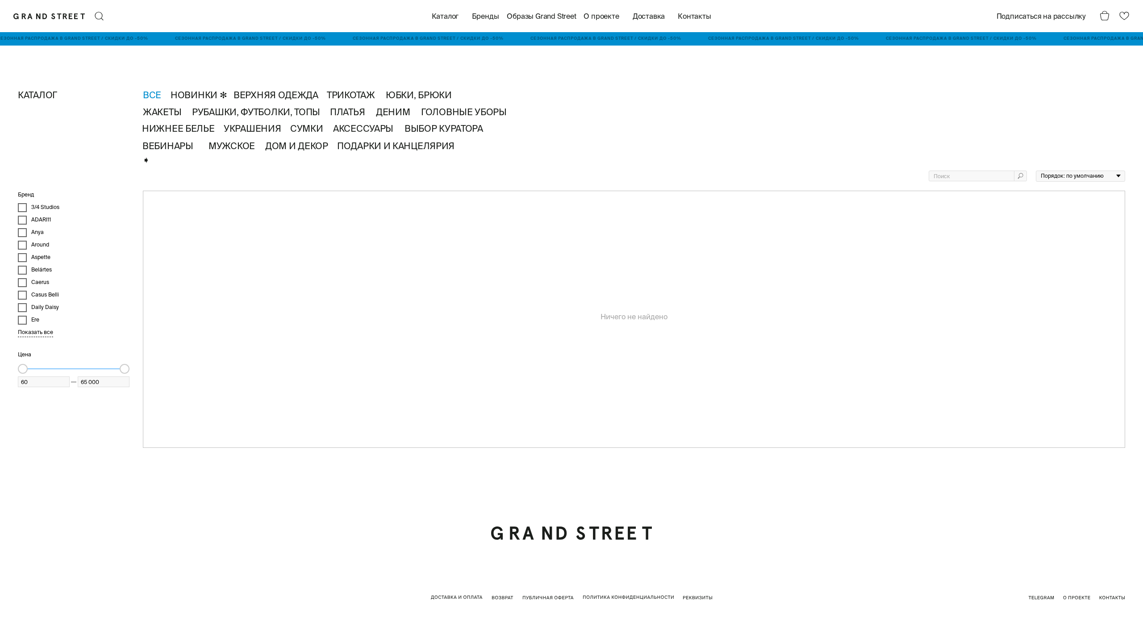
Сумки (306, 128)
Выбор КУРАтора (444, 128)
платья (347, 112)
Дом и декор (296, 146)
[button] (1039, 16)
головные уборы (464, 112)
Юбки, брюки (419, 95)
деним (393, 112)
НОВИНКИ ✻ (199, 95)
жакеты (162, 112)
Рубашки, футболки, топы (256, 112)
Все (152, 95)
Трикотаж (351, 95)
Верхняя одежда (276, 95)
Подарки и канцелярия (396, 146)
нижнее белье (178, 128)
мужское (232, 146)
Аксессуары (363, 128)
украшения (252, 128)
